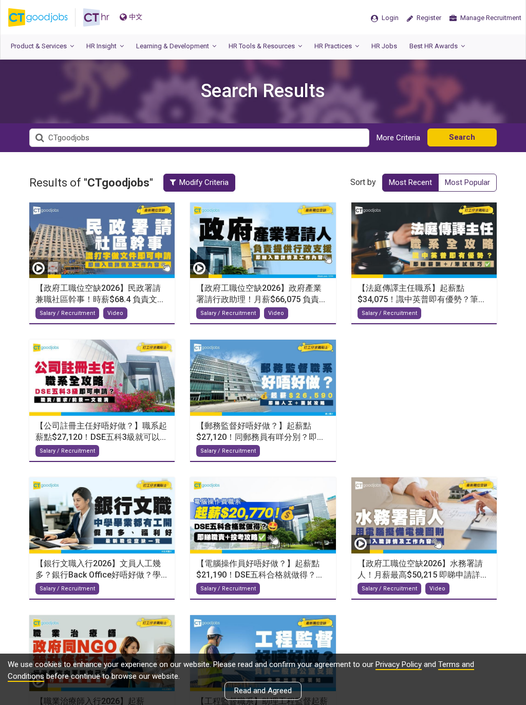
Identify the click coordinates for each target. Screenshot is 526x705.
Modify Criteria (204, 182)
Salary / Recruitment (67, 313)
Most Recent (410, 182)
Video (115, 313)
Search (462, 137)
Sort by (363, 182)
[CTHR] (96, 17)
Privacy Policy (398, 664)
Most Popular (467, 182)
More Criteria (398, 137)
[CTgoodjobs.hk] (45, 17)
